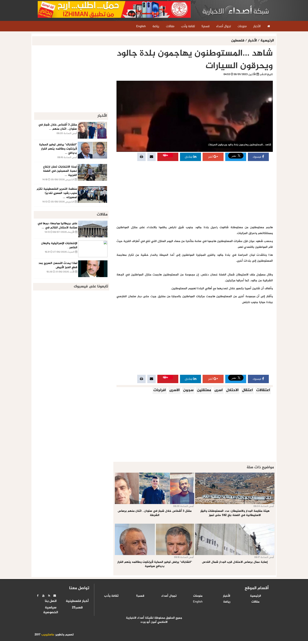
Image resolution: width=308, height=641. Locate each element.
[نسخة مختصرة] (49, 595)
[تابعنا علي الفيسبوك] (37, 595)
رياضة (226, 601)
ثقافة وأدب (111, 596)
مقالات (255, 601)
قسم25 (77, 607)
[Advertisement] (194, 193)
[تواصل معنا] (54, 595)
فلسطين (238, 41)
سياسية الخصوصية (50, 610)
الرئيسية (267, 41)
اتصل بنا (51, 601)
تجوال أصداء (169, 596)
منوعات (197, 596)
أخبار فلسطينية (77, 601)
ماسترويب (47, 634)
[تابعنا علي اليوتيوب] (43, 595)
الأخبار (252, 41)
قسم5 (140, 596)
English (198, 601)
